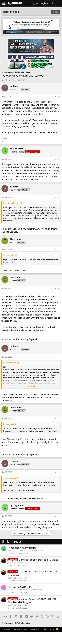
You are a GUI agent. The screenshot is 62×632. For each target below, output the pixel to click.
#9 (59, 516)
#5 (59, 288)
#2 (59, 159)
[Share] (55, 97)
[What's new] (53, 3)
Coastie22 (11, 550)
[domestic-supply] (31, 46)
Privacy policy (35, 629)
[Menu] (4, 3)
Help (45, 629)
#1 (59, 97)
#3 (59, 197)
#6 (59, 357)
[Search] (58, 3)
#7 (59, 418)
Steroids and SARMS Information (30, 550)
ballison (7, 80)
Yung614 (11, 589)
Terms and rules (20, 629)
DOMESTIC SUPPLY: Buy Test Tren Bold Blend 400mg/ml (32, 600)
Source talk (22, 562)
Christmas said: (9, 362)
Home (51, 629)
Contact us (6, 629)
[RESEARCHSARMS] (31, 62)
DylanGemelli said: (11, 203)
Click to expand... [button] (31, 386)
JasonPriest (11, 562)
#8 (59, 472)
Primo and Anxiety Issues (21, 547)
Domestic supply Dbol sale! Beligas (38, 559)
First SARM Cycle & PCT (20, 586)
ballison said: (8, 255)
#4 (59, 249)
